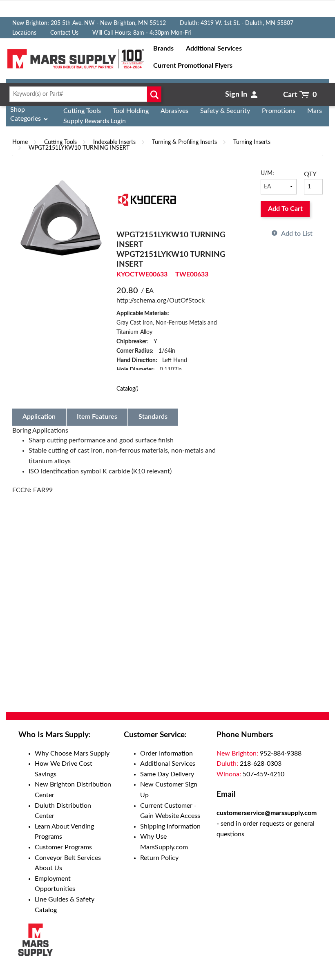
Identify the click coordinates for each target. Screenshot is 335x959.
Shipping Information (170, 826)
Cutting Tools (82, 111)
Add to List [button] (297, 233)
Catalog (127, 389)
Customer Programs (63, 847)
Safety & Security (225, 111)
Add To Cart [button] (285, 209)
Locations (24, 33)
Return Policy (159, 858)
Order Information (166, 753)
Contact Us (64, 33)
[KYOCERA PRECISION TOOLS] (147, 199)
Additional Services (167, 763)
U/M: (267, 173)
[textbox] (83, 94)
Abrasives (174, 111)
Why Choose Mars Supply (72, 753)
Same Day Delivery (167, 774)
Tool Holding (131, 111)
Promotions (278, 111)
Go (154, 94)
